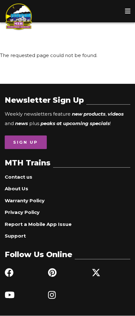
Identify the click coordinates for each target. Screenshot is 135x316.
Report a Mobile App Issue (38, 224)
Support (15, 236)
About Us (16, 189)
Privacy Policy (22, 212)
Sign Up (25, 142)
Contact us (18, 177)
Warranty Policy (25, 201)
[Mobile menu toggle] (128, 11)
